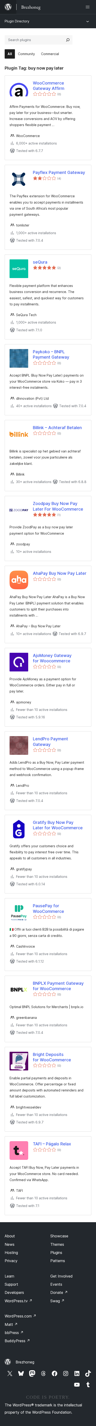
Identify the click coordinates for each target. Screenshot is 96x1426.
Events (56, 1284)
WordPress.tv (18, 1301)
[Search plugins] (67, 40)
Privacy (11, 1260)
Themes (57, 1244)
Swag (57, 1301)
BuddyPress (17, 1340)
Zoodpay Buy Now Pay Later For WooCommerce (58, 506)
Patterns (57, 1260)
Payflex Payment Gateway (59, 172)
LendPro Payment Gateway (50, 741)
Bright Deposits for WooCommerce (52, 1057)
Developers (14, 1292)
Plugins (56, 1252)
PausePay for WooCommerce (48, 908)
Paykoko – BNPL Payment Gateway (51, 354)
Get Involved (61, 1276)
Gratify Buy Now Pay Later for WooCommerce (58, 825)
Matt (11, 1324)
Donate (59, 1292)
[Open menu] (88, 7)
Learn (9, 1276)
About (10, 1236)
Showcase (59, 1236)
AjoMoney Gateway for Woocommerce (52, 658)
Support (11, 1284)
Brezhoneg (25, 1362)
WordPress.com (20, 1316)
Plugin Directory (17, 21)
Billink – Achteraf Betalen (57, 427)
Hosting (11, 1252)
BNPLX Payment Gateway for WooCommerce (58, 986)
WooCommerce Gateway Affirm (48, 86)
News (9, 1244)
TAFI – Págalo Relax (52, 1143)
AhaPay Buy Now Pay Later (59, 573)
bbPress (14, 1332)
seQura (40, 262)
